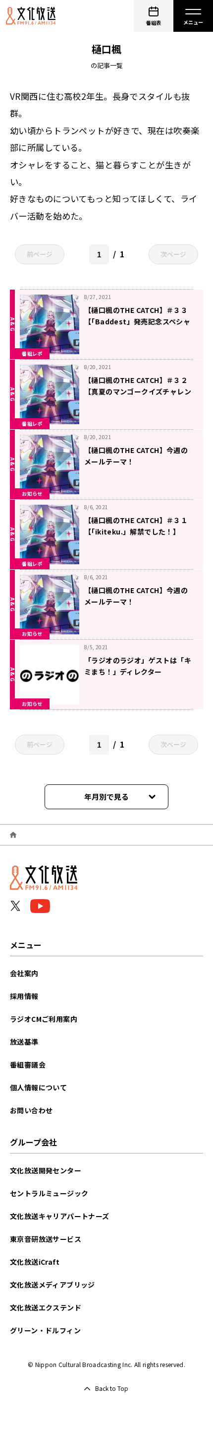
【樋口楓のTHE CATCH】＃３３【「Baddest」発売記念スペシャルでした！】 (137, 321)
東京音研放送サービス (45, 1239)
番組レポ (32, 353)
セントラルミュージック (49, 1193)
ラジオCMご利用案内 (43, 1019)
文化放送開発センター (45, 1170)
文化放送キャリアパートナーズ (59, 1216)
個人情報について (38, 1087)
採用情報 (24, 996)
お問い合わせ (31, 1110)
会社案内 (24, 973)
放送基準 (24, 1042)
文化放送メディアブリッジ (52, 1285)
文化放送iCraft (34, 1262)
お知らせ (32, 493)
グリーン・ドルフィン (45, 1330)
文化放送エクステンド (45, 1307)
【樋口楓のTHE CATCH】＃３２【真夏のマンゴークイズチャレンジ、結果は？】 (137, 391)
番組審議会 (28, 1065)
